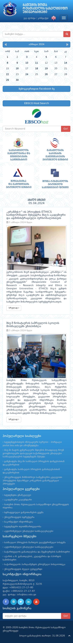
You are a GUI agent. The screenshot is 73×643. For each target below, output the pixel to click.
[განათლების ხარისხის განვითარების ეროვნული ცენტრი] (54, 149)
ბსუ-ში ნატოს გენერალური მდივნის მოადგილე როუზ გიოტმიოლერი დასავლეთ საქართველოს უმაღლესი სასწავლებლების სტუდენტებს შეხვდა (33, 453)
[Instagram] (13, 602)
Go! (65, 129)
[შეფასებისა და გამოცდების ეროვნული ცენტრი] (18, 179)
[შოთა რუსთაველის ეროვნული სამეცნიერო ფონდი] (54, 179)
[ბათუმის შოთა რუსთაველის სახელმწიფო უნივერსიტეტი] (10, 9)
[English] (52, 18)
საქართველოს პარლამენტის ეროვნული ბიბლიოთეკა (34, 564)
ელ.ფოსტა (30, 18)
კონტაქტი (43, 18)
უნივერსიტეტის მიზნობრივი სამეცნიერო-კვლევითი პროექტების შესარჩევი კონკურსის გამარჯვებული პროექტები (32, 480)
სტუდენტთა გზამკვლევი (17, 495)
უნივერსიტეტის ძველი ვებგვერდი (23, 569)
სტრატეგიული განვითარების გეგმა (24, 512)
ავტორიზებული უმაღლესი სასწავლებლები (28, 531)
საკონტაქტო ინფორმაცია (18, 522)
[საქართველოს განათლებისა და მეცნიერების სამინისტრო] (18, 149)
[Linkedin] (28, 602)
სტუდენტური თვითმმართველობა (22, 526)
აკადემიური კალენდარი (18, 500)
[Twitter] (21, 602)
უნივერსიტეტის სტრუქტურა (19, 517)
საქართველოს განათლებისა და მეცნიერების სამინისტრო (37, 552)
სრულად (13, 308)
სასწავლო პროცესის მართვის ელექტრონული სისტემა (35, 542)
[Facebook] (6, 602)
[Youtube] (36, 602)
